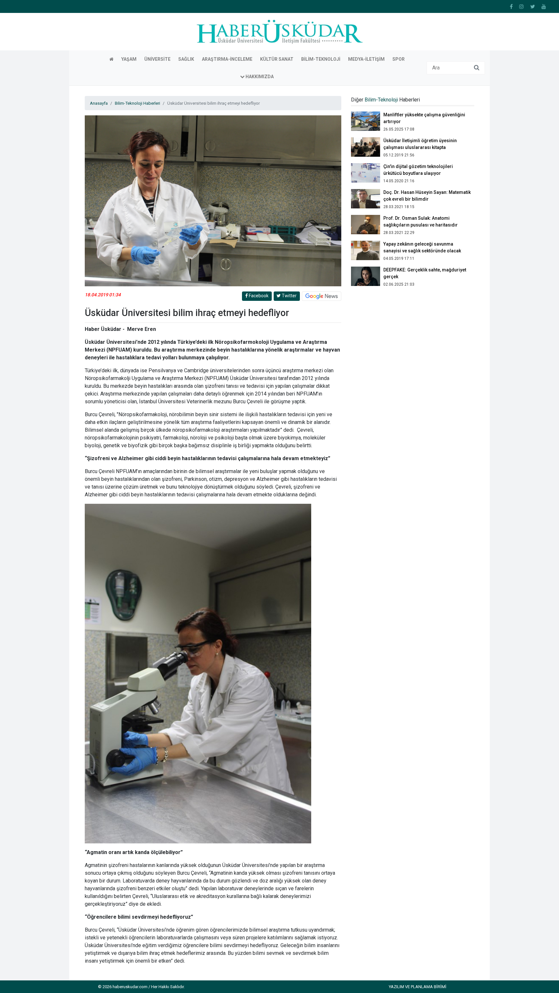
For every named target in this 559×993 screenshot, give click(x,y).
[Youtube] (544, 7)
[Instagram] (521, 7)
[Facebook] (511, 7)
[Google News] (321, 296)
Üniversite (157, 59)
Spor (398, 59)
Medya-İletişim (366, 59)
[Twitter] (533, 7)
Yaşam (129, 59)
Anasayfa (99, 103)
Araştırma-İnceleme (227, 59)
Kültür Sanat (276, 59)
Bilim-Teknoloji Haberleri (137, 103)
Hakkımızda (259, 76)
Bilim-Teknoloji (320, 59)
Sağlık (186, 59)
